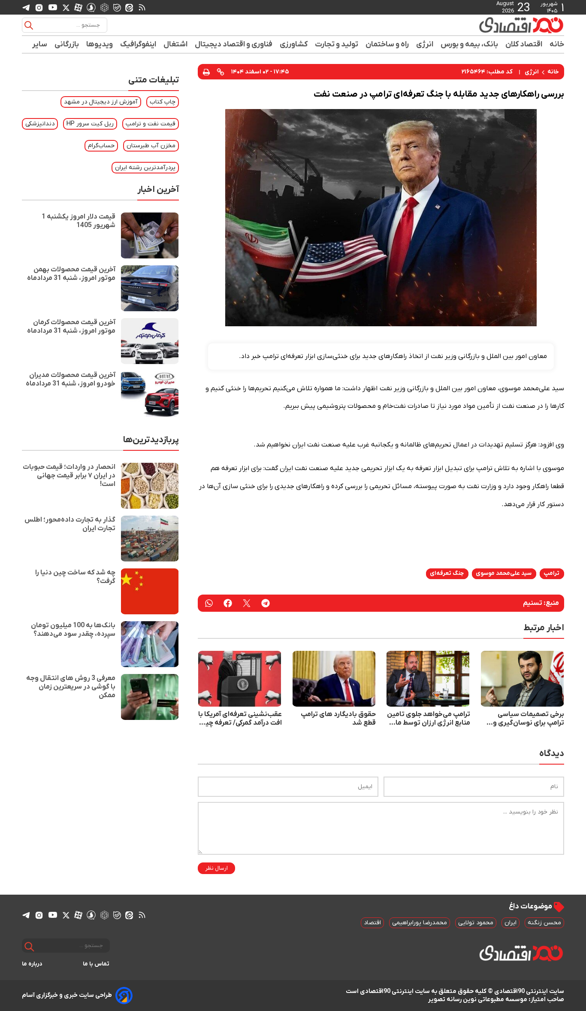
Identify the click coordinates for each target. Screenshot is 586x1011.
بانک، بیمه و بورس (469, 44)
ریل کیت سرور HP (90, 124)
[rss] (142, 7)
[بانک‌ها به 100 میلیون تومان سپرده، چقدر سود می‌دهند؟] (150, 644)
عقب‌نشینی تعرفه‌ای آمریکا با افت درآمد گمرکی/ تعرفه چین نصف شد (240, 718)
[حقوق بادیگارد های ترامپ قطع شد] (334, 679)
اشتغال (175, 44)
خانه (557, 44)
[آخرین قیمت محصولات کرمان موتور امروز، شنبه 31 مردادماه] (150, 341)
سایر (40, 44)
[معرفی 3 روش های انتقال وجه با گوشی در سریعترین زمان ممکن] (150, 697)
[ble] (117, 7)
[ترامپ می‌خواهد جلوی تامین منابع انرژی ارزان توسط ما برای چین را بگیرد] (428, 679)
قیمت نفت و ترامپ (150, 124)
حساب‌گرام (101, 146)
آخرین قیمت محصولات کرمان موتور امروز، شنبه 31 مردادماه (71, 326)
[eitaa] (129, 7)
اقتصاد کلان (524, 44)
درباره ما (32, 964)
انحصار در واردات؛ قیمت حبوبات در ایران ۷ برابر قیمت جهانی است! (69, 476)
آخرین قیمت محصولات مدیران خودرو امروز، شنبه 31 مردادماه (70, 379)
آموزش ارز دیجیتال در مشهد (101, 102)
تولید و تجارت (337, 44)
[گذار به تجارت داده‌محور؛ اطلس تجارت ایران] (150, 539)
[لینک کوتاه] (220, 71)
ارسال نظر (216, 868)
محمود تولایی (475, 923)
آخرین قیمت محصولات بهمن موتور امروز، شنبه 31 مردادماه (71, 273)
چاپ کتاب (162, 102)
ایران (510, 923)
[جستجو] (29, 25)
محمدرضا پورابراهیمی (419, 923)
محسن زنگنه (544, 923)
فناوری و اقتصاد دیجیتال (234, 44)
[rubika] (104, 7)
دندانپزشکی (39, 124)
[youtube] (53, 7)
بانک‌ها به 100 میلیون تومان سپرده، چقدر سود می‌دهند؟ (73, 629)
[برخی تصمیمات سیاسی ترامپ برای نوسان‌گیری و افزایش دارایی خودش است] (522, 679)
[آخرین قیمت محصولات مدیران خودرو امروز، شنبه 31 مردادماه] (150, 394)
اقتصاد (372, 923)
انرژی (425, 44)
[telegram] (26, 7)
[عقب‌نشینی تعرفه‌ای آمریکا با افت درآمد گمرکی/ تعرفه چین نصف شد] (240, 679)
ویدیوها (99, 44)
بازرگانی (66, 44)
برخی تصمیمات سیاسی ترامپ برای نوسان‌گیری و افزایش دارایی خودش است (525, 718)
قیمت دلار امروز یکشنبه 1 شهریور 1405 (78, 221)
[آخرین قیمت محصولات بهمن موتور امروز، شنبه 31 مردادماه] (150, 288)
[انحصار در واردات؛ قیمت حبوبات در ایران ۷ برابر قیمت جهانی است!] (150, 486)
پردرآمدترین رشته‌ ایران (145, 168)
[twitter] (247, 603)
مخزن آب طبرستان (151, 146)
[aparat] (78, 7)
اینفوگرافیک (138, 44)
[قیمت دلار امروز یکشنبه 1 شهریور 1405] (150, 235)
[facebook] (228, 603)
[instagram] (39, 7)
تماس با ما (96, 964)
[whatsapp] (209, 603)
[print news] (206, 71)
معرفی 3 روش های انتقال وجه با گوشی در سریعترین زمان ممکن (70, 687)
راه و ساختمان (387, 44)
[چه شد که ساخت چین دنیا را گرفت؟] (150, 591)
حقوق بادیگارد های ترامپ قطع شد (338, 718)
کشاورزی (294, 44)
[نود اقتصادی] (496, 24)
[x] (66, 7)
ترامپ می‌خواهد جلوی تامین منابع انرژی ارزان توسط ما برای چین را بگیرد (428, 718)
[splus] (91, 7)
